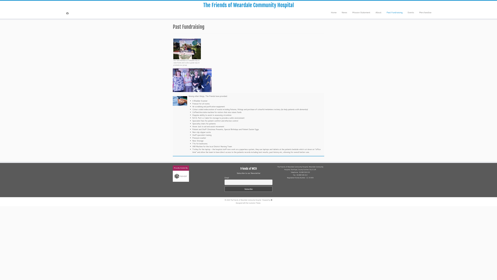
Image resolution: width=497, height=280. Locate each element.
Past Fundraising (395, 12)
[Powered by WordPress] (271, 199)
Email (227, 177)
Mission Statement (361, 12)
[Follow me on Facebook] (68, 13)
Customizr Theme (254, 203)
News (344, 12)
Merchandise (425, 12)
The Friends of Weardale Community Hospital (248, 5)
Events (411, 12)
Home (334, 12)
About (378, 12)
